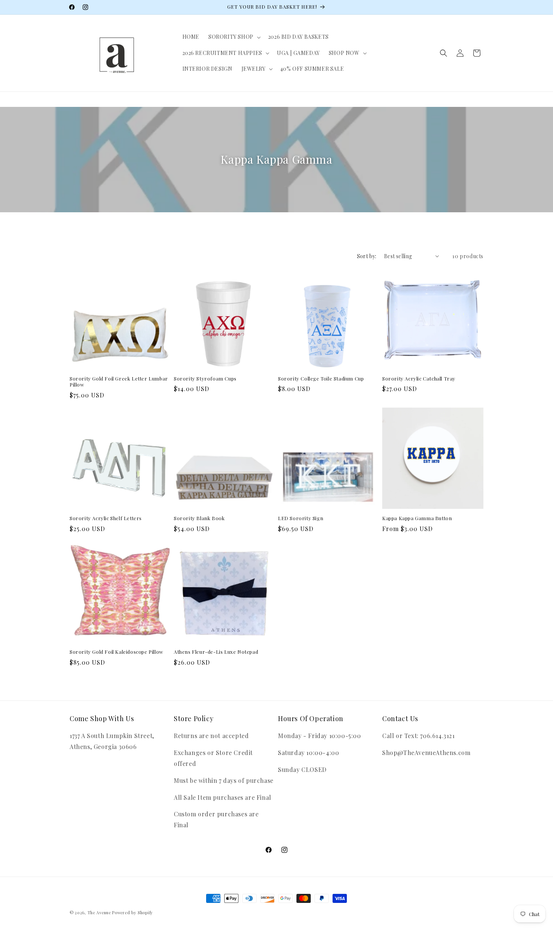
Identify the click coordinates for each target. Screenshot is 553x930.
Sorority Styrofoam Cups (205, 379)
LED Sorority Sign (300, 518)
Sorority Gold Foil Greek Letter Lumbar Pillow (119, 382)
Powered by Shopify (132, 912)
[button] (234, 37)
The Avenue (99, 912)
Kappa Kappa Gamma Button (417, 518)
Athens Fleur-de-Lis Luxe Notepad (216, 652)
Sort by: (367, 256)
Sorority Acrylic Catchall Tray (419, 379)
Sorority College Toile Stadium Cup (321, 379)
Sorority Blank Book (199, 518)
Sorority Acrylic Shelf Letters (106, 518)
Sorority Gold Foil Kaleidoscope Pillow (116, 652)
